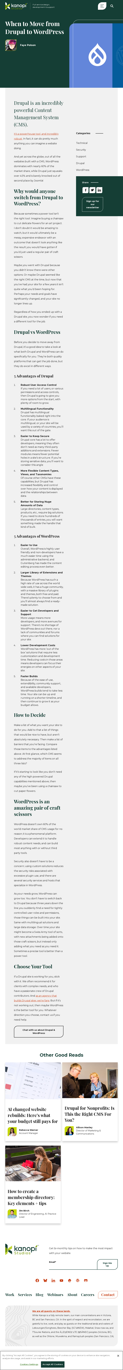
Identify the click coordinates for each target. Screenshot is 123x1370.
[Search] (112, 6)
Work (9, 1294)
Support (81, 157)
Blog (40, 1294)
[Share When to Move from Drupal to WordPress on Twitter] (92, 190)
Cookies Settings (29, 1364)
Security (81, 150)
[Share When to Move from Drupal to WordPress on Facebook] (85, 190)
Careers (87, 1294)
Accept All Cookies (53, 1364)
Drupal (80, 163)
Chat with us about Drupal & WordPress (38, 1031)
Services (25, 1294)
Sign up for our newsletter (92, 204)
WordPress (82, 170)
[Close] (118, 1355)
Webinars (55, 1294)
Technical (82, 144)
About (72, 1294)
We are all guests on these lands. (51, 1311)
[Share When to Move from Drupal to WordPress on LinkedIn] (99, 190)
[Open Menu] (102, 6)
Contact (108, 1294)
